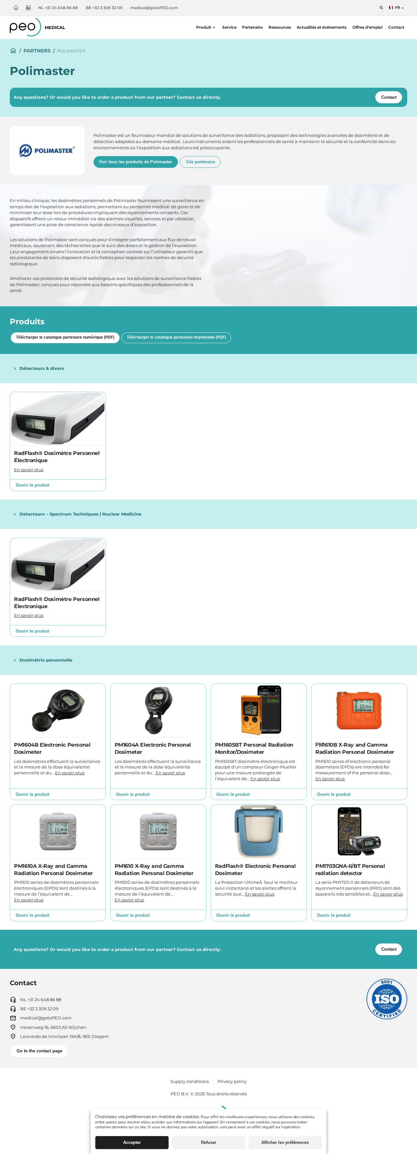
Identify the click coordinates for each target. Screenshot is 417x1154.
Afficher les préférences (285, 1142)
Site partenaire (200, 161)
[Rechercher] (381, 7)
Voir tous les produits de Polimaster (135, 161)
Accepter (132, 1142)
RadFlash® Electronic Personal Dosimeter (255, 869)
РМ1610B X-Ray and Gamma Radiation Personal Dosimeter (354, 748)
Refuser (208, 1142)
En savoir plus (28, 469)
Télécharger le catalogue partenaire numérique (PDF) (65, 337)
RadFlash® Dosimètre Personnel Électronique (56, 456)
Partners (36, 51)
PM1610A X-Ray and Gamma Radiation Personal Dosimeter (53, 869)
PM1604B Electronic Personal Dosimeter (52, 748)
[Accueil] (16, 8)
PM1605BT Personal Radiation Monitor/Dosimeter (254, 748)
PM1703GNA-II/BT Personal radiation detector (350, 869)
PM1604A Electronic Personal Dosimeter (153, 748)
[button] (206, 27)
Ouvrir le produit (32, 485)
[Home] (13, 49)
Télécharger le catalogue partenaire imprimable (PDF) (176, 337)
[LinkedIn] (28, 8)
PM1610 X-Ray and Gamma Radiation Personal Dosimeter (154, 869)
